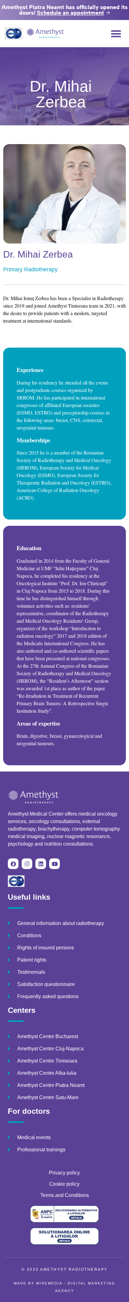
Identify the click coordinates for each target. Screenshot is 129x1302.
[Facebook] (13, 863)
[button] (116, 33)
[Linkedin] (40, 863)
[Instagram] (27, 863)
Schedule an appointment (70, 12)
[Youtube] (54, 863)
